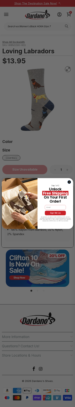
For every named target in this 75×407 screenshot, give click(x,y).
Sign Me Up (55, 213)
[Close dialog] (69, 182)
